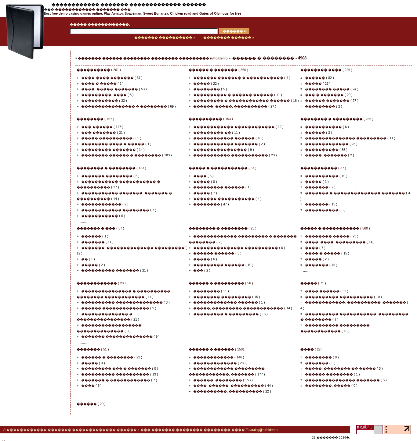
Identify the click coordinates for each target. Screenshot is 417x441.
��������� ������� (108, 149)
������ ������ (213, 253)
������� (316, 187)
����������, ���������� (227, 391)
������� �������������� (117, 336)
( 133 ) (111, 168)
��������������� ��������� (345, 138)
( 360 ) (218, 70)
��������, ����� (327, 385)
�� (84, 259)
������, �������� (217, 380)
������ (315, 78)
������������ (101, 204)
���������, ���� (104, 95)
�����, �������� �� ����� (340, 368)
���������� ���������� (339, 297)
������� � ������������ (115, 380)
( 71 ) (313, 283)
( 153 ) (211, 119)
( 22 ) (311, 349)
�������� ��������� (222, 297)
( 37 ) (323, 168)
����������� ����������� (230, 155)
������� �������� (106, 176)
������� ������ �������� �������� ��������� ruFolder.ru (153, 58)
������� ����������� (224, 199)
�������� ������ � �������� (121, 155)
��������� (320, 106)
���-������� (98, 132)
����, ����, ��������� (335, 242)
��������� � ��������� (226, 314)
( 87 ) (222, 168)
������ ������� (327, 100)
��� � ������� (324, 95)
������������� (327, 144)
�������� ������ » (228, 37)
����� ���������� (106, 138)
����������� (99, 100)
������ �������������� (115, 308)
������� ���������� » (164, 37)
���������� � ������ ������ (233, 95)
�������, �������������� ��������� (133, 248)
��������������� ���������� (235, 248)
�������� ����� (327, 89)
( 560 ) (335, 228)
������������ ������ (224, 138)
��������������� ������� (342, 380)
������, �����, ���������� (230, 106)
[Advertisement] (29, 145)
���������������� (220, 149)
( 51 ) (93, 349)
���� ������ (322, 291)
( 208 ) (102, 283)
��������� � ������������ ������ (241, 100)
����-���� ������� (107, 78)
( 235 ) (336, 119)
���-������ (97, 127)
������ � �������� (107, 357)
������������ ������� (225, 144)
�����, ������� (326, 155)
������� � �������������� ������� (355, 193)
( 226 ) (326, 70)
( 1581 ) (218, 349)
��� (93, 9)
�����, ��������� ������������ (238, 308)
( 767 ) (95, 119)
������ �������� (329, 374)
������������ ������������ (234, 127)
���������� (322, 149)
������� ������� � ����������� (238, 78)
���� (200, 176)
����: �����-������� (109, 89)
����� (201, 83)
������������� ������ (225, 302)
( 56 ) (221, 283)
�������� (206, 89)
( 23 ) (222, 228)
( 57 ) (100, 228)
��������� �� (212, 132)
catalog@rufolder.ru (262, 430)
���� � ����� (99, 83)
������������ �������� (115, 210)
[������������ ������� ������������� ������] (22, 44)
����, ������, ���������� (228, 385)
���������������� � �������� (124, 106)
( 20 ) (91, 404)
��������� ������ (219, 187)
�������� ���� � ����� (112, 144)
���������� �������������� (122, 302)
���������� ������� (110, 270)
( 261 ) (99, 70)
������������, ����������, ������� (355, 302)
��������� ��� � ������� (116, 368)
